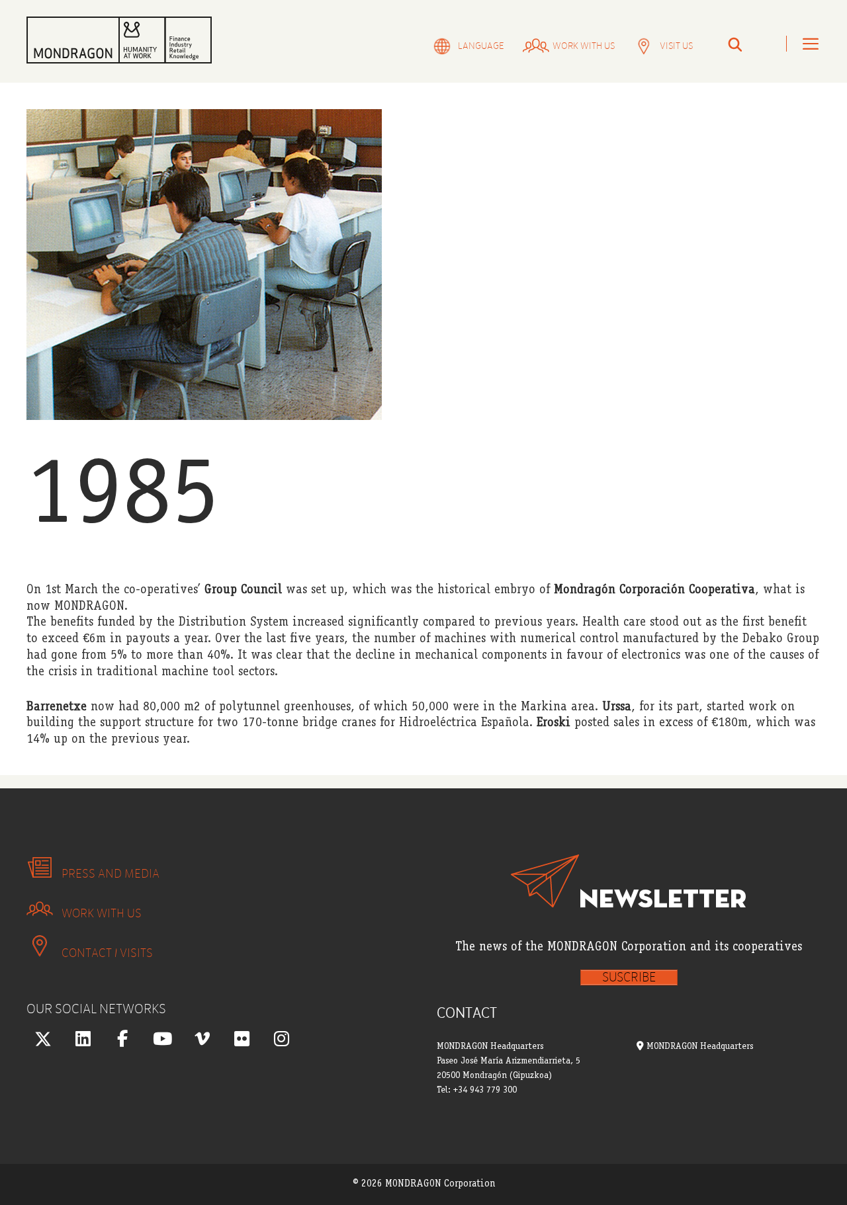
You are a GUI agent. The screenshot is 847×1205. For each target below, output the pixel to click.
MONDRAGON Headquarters (698, 1047)
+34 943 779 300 (485, 1090)
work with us (584, 46)
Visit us (676, 46)
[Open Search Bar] (735, 46)
